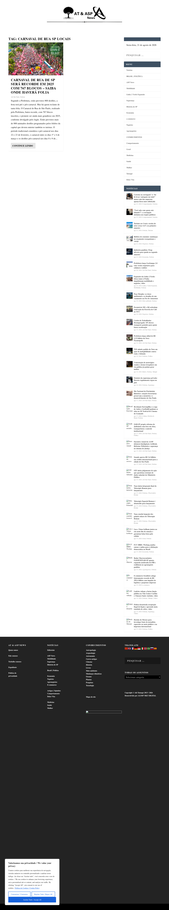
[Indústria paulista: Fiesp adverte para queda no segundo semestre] (129, 251)
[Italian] (142, 648)
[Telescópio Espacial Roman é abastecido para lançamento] (129, 503)
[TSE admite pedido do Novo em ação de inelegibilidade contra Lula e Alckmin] (129, 351)
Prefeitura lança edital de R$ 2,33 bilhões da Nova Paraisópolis (145, 338)
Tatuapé (151, 25)
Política (150, 356)
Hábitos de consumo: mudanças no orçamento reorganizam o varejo (146, 238)
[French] (132, 648)
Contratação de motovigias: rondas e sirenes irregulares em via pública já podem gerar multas (145, 366)
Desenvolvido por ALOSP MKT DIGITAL (140, 695)
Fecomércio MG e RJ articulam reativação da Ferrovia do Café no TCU (145, 309)
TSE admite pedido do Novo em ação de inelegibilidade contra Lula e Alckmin (145, 351)
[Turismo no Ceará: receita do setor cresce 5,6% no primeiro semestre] (129, 225)
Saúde (126, 25)
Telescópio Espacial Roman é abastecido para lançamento (144, 502)
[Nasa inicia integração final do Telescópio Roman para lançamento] (129, 488)
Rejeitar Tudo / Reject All (43, 894)
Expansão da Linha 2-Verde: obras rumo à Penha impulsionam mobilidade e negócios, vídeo (144, 280)
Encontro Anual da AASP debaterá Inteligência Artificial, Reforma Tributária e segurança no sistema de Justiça (146, 445)
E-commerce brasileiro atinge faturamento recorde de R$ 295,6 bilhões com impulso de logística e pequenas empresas (145, 579)
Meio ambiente (147, 301)
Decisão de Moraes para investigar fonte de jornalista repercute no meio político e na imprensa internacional (145, 623)
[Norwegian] (145, 648)
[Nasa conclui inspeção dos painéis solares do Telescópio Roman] (129, 516)
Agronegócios (131, 131)
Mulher (129, 167)
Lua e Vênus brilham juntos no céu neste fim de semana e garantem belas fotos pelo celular (145, 532)
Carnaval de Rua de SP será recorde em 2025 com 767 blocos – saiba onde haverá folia (33, 86)
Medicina (115, 25)
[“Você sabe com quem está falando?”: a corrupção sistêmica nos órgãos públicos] (129, 212)
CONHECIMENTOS (134, 137)
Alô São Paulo (15, 97)
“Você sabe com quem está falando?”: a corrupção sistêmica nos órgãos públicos (145, 212)
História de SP (131, 106)
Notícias (17, 25)
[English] (129, 648)
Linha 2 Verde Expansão (135, 94)
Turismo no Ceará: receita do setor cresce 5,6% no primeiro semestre (145, 225)
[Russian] (152, 648)
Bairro (144, 372)
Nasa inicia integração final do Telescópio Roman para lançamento (145, 488)
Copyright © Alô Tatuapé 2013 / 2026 (139, 692)
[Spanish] (155, 648)
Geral (128, 149)
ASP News (28, 25)
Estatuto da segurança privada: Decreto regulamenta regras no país (145, 380)
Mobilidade (130, 88)
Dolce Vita (138, 25)
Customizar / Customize (19, 894)
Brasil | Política (46, 25)
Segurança (130, 100)
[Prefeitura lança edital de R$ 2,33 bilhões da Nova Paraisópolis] (129, 337)
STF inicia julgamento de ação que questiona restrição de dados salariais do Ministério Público (145, 474)
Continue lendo (22, 145)
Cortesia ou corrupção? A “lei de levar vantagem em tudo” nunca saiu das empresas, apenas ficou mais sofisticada (145, 198)
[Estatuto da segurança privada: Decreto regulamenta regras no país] (129, 380)
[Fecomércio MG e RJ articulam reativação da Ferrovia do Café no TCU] (129, 309)
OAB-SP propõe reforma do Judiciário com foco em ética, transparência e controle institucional (145, 427)
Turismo (150, 230)
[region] (32, 882)
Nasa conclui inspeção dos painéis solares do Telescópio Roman (144, 516)
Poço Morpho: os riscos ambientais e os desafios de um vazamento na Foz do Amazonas (146, 296)
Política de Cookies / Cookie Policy (27, 888)
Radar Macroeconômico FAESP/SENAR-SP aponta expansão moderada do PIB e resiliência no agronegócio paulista (145, 562)
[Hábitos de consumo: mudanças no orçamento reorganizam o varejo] (129, 238)
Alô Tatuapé (24, 907)
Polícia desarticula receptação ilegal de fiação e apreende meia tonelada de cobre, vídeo (145, 606)
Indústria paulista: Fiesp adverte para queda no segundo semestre (145, 252)
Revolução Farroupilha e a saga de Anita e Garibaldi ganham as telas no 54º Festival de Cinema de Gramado (146, 410)
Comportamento (81, 25)
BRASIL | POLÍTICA (134, 76)
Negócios (129, 125)
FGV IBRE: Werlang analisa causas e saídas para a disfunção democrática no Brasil (146, 547)
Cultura (145, 416)
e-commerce (130, 119)
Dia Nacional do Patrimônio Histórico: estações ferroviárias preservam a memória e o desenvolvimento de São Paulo (145, 394)
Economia (62, 25)
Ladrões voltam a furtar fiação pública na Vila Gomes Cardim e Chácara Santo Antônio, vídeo (146, 593)
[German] (136, 648)
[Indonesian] (139, 648)
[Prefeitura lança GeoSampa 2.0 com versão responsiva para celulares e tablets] (129, 265)
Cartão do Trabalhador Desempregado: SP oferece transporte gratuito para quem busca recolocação (145, 324)
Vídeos (155, 598)
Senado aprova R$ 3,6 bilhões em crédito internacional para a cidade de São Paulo (145, 459)
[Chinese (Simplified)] (126, 648)
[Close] (56, 861)
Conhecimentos (99, 25)
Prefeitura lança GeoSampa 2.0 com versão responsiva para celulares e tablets (145, 265)
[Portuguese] (148, 648)
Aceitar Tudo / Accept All (32, 899)
